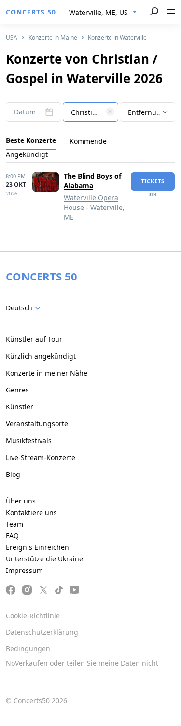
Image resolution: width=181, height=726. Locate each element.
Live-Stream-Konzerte (40, 457)
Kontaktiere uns (31, 512)
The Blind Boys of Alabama (92, 180)
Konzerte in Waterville (117, 37)
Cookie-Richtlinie (33, 615)
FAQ (12, 535)
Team (14, 524)
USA (11, 37)
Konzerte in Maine (52, 37)
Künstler (19, 406)
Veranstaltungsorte (37, 423)
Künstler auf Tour (34, 339)
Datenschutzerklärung (42, 632)
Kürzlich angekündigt (41, 356)
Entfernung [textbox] (146, 112)
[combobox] (103, 12)
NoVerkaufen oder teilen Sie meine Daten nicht (82, 663)
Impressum (24, 570)
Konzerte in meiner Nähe (46, 372)
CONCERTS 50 (31, 11)
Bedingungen (28, 648)
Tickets (153, 181)
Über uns (21, 500)
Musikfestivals (29, 440)
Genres (17, 389)
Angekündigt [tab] (27, 154)
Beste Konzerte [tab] (31, 140)
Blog (13, 474)
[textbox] (90, 112)
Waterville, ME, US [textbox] (98, 12)
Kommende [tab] (88, 141)
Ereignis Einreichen (37, 547)
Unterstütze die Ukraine (44, 558)
